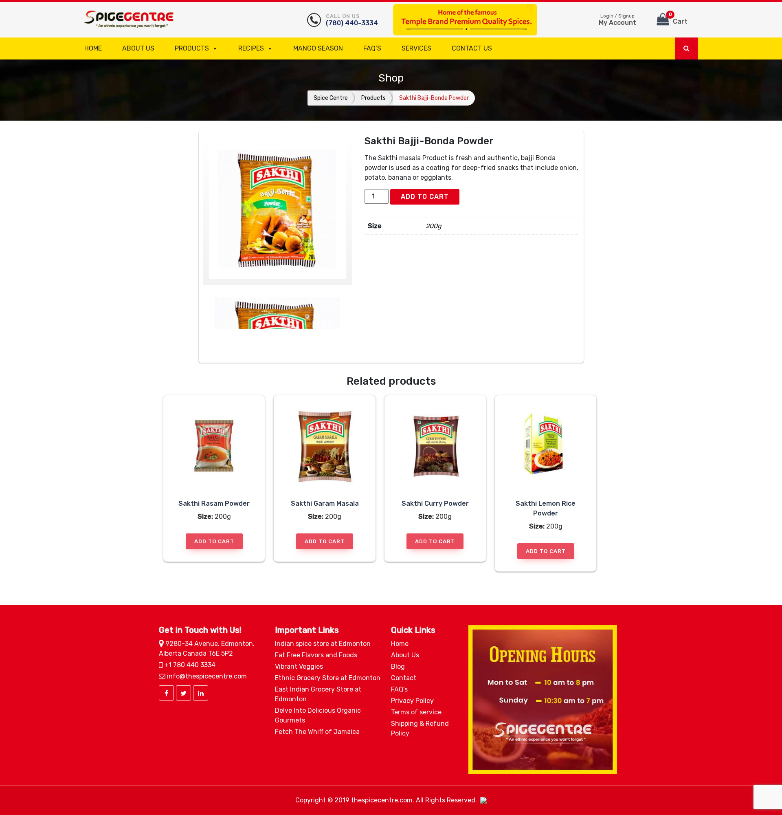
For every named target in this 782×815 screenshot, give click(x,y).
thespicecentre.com (382, 800)
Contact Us (472, 48)
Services (416, 48)
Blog (398, 666)
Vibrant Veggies (299, 666)
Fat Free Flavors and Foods (316, 655)
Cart (678, 18)
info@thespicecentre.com (206, 676)
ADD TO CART (425, 196)
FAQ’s (372, 48)
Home (93, 48)
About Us (138, 48)
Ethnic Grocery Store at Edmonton (327, 678)
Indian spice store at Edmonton (323, 644)
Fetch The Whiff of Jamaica (317, 732)
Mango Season (318, 48)
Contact (403, 678)
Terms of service (416, 712)
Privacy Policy (412, 701)
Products (192, 48)
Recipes (251, 48)
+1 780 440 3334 (189, 665)
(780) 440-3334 (352, 20)
